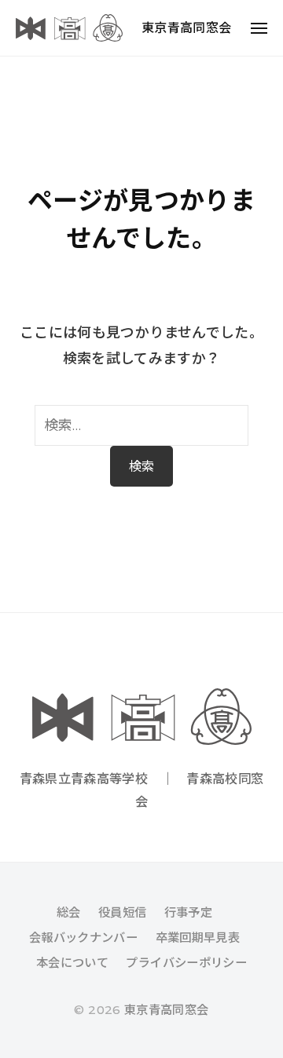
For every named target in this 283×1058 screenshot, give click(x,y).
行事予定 (188, 912)
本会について (72, 962)
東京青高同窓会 (187, 27)
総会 (69, 912)
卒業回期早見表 (198, 937)
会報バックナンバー (83, 937)
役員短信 (122, 912)
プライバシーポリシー (186, 962)
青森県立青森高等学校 (84, 778)
